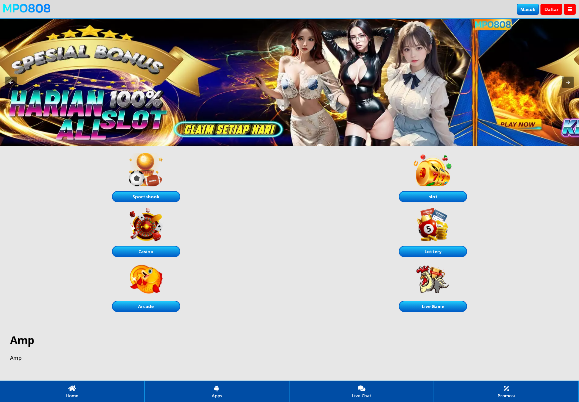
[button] (11, 82)
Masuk (527, 9)
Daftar (551, 9)
